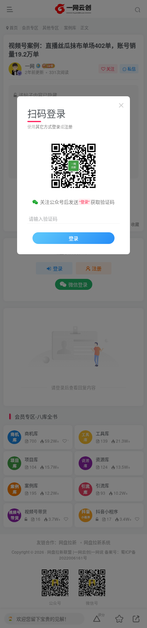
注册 (68, 127)
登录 (73, 238)
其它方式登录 (48, 127)
